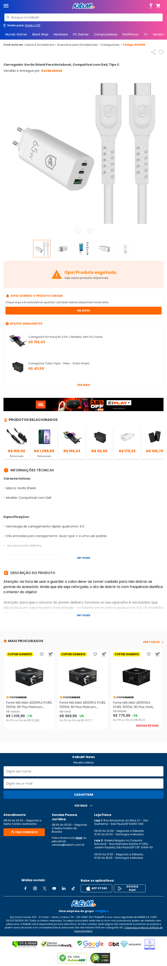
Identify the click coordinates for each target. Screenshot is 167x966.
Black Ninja (40, 34)
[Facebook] (25, 888)
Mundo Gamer (16, 34)
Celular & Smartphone (40, 45)
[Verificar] (24, 944)
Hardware (60, 34)
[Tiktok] (73, 888)
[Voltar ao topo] (83, 903)
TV (145, 34)
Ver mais (83, 385)
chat (78, 838)
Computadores (105, 34)
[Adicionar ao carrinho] (50, 654)
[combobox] (83, 17)
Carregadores (111, 45)
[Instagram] (35, 888)
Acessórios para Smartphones (78, 45)
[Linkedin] (64, 888)
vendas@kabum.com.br (68, 845)
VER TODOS (151, 642)
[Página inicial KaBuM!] (83, 6)
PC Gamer (81, 34)
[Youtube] (54, 888)
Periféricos (130, 34)
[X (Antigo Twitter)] (44, 888)
